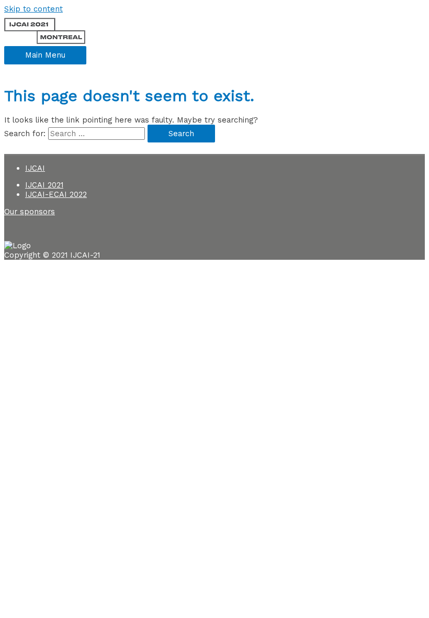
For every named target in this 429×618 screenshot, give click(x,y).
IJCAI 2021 (44, 185)
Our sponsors (29, 211)
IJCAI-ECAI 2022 (56, 194)
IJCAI (35, 168)
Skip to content (33, 9)
